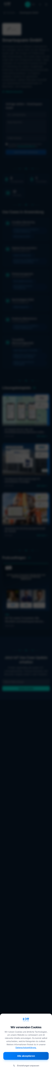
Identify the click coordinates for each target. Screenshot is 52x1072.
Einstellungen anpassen (28, 1065)
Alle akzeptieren (26, 1055)
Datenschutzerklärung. (26, 1047)
